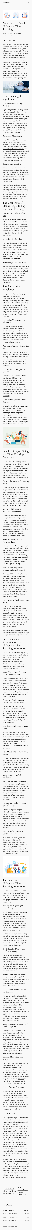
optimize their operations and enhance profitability (16, 394)
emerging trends (8, 900)
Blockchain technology (10, 955)
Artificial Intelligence (9, 36)
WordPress (14, 1226)
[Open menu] (28, 3)
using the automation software (14, 739)
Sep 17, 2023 (6, 33)
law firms (21, 1079)
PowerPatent (6, 2)
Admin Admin (17, 33)
